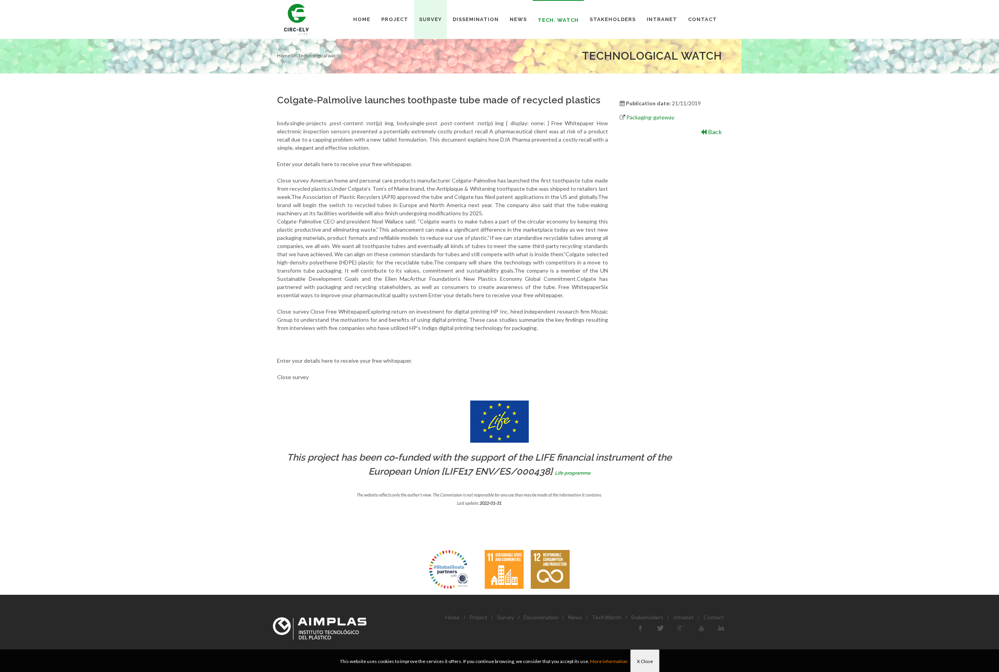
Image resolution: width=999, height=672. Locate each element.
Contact (714, 617)
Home (283, 56)
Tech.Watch (606, 617)
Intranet (683, 617)
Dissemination (541, 617)
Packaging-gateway (650, 117)
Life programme (572, 473)
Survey (505, 617)
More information (608, 661)
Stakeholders (647, 617)
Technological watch (319, 56)
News (575, 617)
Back (714, 131)
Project (478, 617)
